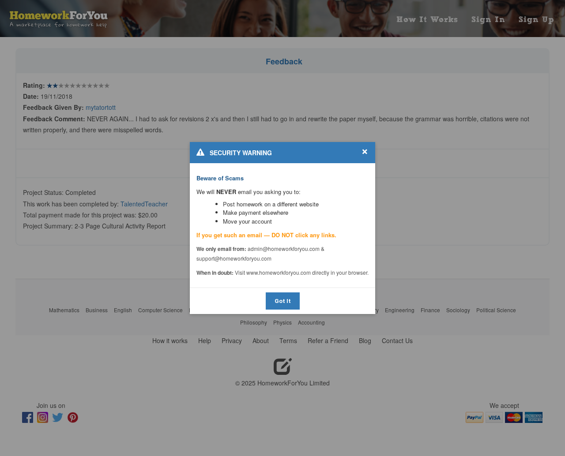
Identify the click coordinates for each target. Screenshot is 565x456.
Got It (283, 301)
